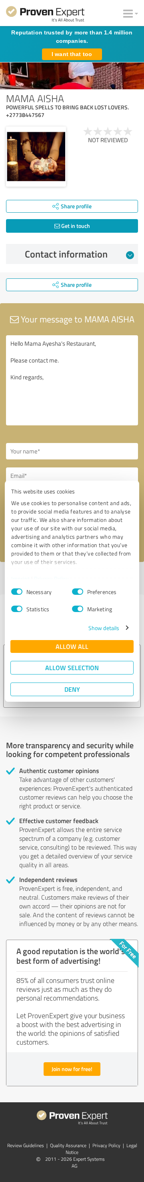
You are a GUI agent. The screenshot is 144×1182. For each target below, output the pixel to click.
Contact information (66, 254)
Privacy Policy (51, 578)
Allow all (72, 646)
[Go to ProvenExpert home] (45, 15)
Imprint (20, 578)
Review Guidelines (25, 1145)
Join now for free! (72, 1069)
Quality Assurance (68, 1145)
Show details (103, 628)
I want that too (72, 54)
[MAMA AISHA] (36, 156)
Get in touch (75, 226)
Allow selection (72, 667)
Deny (72, 689)
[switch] (77, 591)
